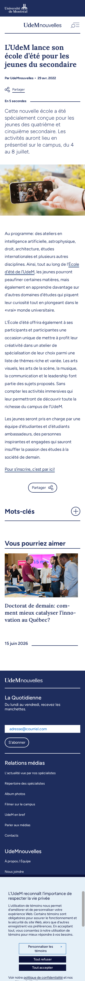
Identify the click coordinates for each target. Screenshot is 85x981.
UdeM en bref (15, 815)
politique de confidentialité (43, 978)
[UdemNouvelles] (42, 24)
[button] (74, 24)
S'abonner (16, 742)
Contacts (11, 835)
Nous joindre (14, 872)
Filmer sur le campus (20, 804)
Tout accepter (42, 968)
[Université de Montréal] (16, 8)
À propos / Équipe (18, 861)
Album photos (15, 794)
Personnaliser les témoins (45, 949)
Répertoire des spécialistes (25, 783)
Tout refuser (43, 959)
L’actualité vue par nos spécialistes (30, 773)
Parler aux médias (17, 825)
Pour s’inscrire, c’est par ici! (30, 469)
